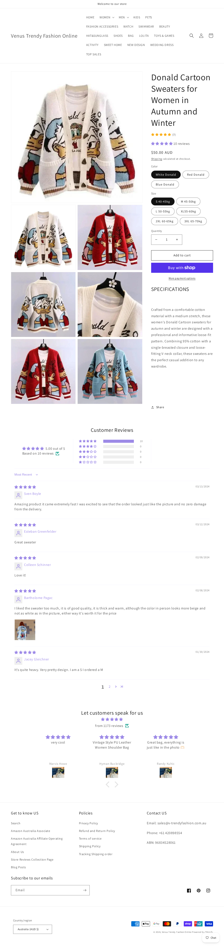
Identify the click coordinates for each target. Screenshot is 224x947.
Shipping (156, 158)
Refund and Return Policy (97, 831)
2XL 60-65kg (164, 221)
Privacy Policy (88, 823)
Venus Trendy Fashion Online (177, 932)
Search (16, 823)
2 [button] (110, 686)
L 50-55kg (163, 211)
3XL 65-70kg (193, 221)
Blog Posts (18, 867)
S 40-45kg (163, 201)
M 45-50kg (188, 201)
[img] (25, 487)
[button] (106, 17)
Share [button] (160, 407)
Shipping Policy (90, 846)
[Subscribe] (84, 890)
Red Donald (196, 175)
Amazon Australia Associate (30, 831)
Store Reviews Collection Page (32, 859)
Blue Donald (165, 184)
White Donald (166, 175)
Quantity (156, 231)
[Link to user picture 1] (24, 629)
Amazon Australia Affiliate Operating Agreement (37, 841)
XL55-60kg (188, 211)
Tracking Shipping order (96, 854)
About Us (17, 852)
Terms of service (90, 838)
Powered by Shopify (202, 932)
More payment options (182, 278)
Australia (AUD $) (28, 929)
